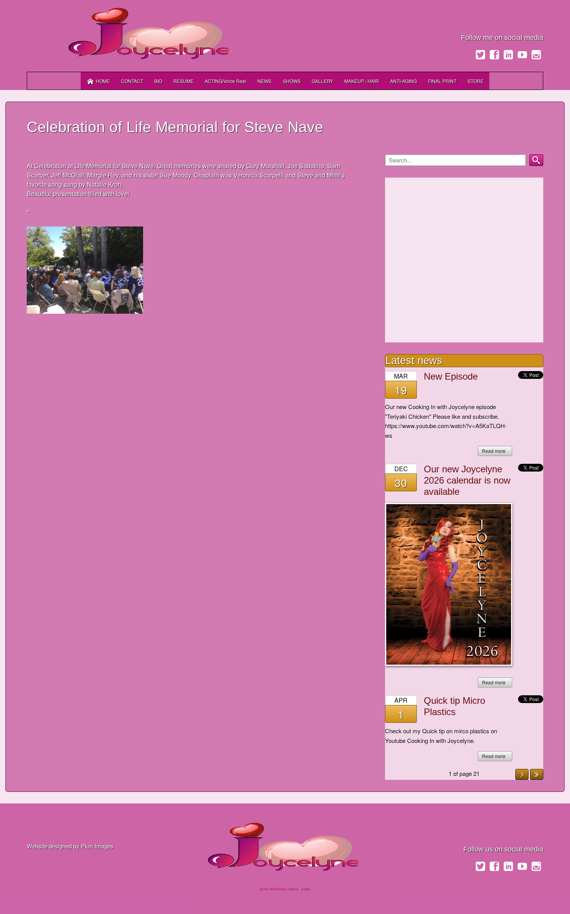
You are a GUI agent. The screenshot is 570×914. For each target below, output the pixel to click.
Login (306, 889)
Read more (494, 450)
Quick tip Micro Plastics (454, 706)
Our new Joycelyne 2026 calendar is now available (467, 480)
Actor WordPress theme (279, 889)
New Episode (451, 376)
